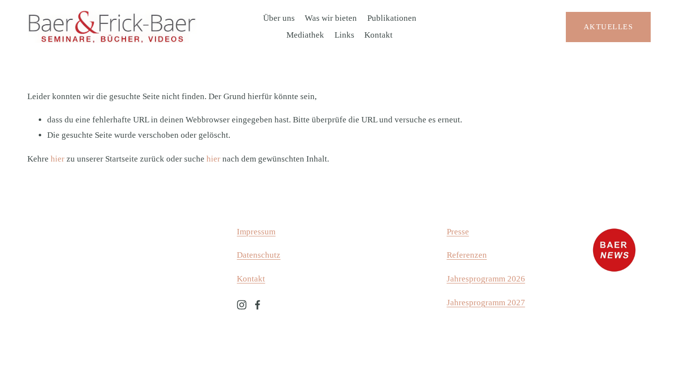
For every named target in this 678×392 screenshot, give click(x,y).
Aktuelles (608, 26)
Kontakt (378, 35)
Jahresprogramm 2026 (486, 278)
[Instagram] (242, 305)
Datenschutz (258, 255)
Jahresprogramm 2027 (486, 302)
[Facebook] (258, 305)
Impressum (256, 231)
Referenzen (467, 255)
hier (58, 159)
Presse (458, 231)
